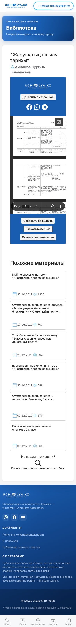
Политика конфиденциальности (23, 534)
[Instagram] (5, 517)
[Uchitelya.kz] (38, 495)
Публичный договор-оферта (21, 547)
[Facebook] (14, 517)
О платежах (10, 540)
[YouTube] (23, 517)
